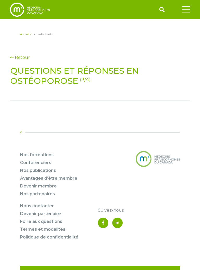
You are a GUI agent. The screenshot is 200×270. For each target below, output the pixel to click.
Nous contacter (37, 205)
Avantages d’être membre (48, 178)
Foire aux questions (41, 221)
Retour (22, 57)
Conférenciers (35, 162)
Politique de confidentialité (49, 237)
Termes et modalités (42, 229)
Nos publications (38, 170)
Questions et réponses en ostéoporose (74, 76)
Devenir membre (38, 186)
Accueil (24, 34)
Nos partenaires (37, 193)
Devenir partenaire (40, 213)
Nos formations (37, 154)
